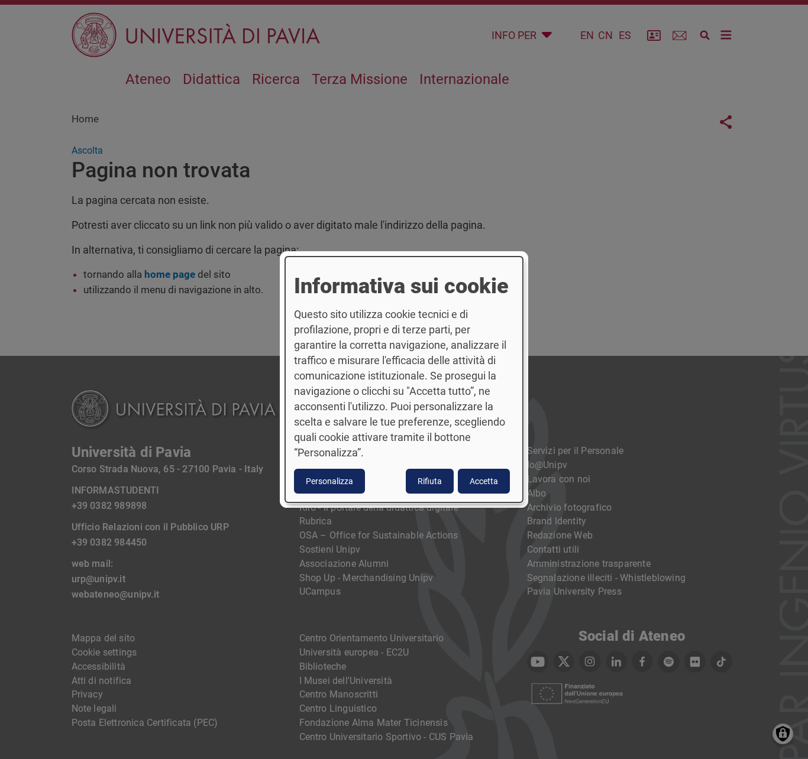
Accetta (484, 481)
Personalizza (329, 481)
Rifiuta (430, 481)
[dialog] (404, 379)
